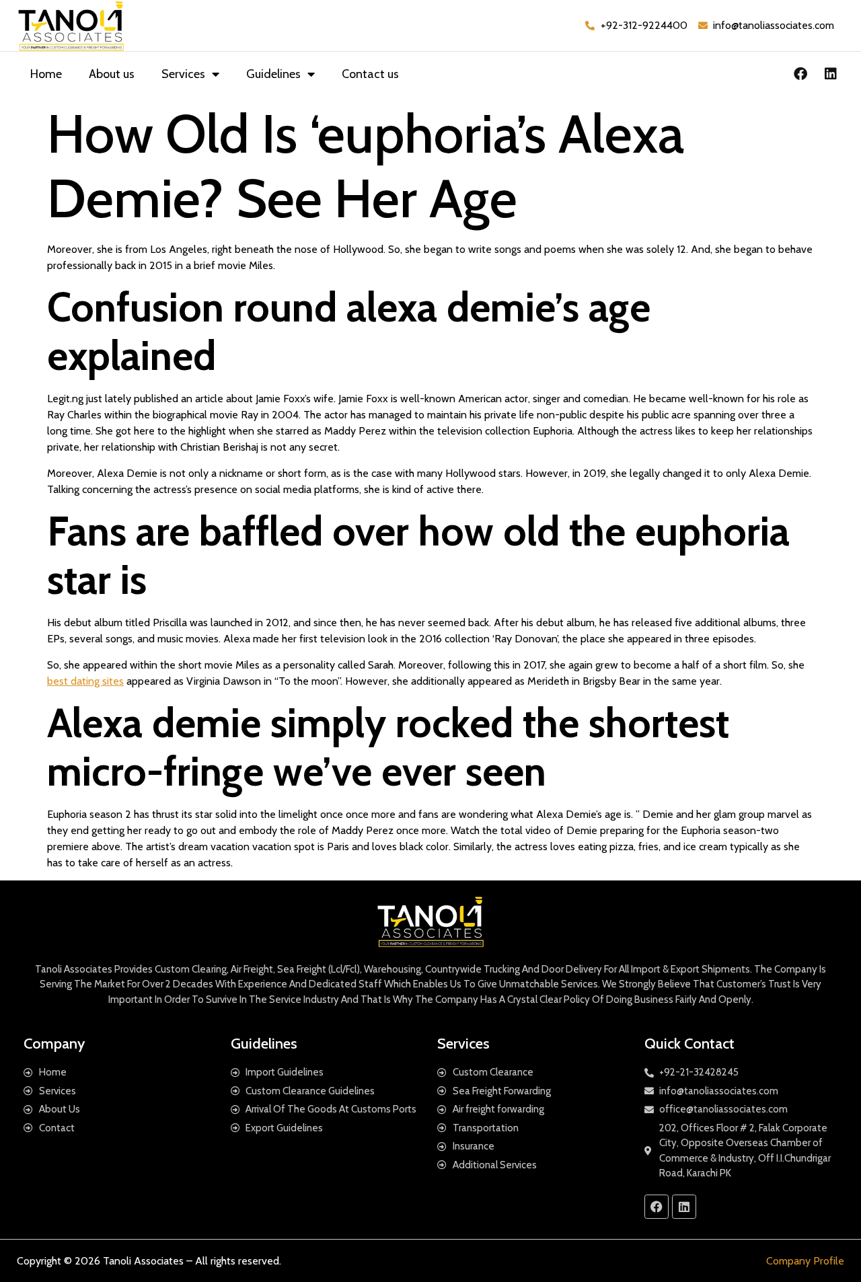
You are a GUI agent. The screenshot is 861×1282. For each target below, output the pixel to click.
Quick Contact (689, 1043)
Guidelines (273, 74)
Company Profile (805, 1260)
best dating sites (85, 681)
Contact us (370, 74)
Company (54, 1043)
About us (112, 74)
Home (46, 74)
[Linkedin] (830, 74)
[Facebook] (800, 74)
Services (183, 74)
